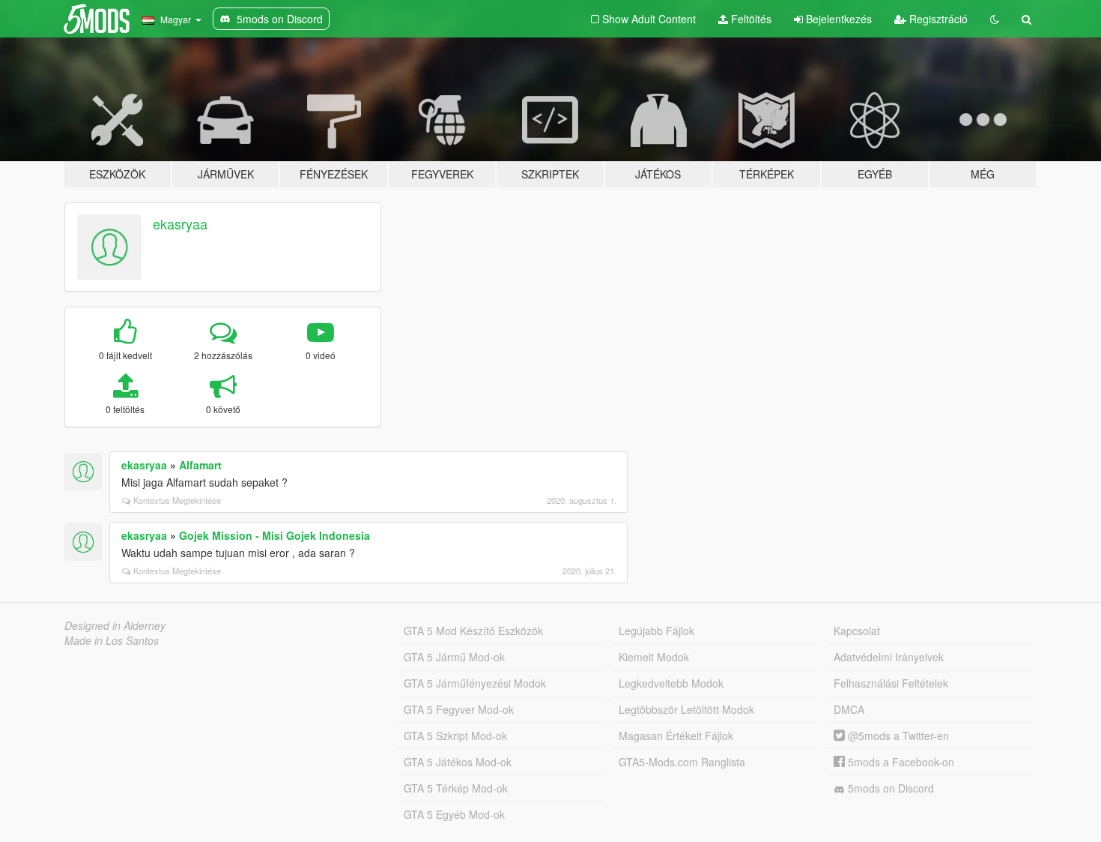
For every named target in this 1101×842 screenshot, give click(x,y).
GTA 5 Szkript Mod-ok (455, 735)
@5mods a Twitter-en (897, 735)
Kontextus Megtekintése (177, 500)
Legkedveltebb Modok (671, 683)
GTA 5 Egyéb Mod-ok (454, 814)
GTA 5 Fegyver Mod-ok (459, 709)
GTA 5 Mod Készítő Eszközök (473, 630)
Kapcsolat (857, 630)
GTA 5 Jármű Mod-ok (454, 656)
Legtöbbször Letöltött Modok (686, 709)
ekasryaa (180, 223)
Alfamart (200, 464)
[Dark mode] (994, 18)
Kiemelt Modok (654, 656)
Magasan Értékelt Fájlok (676, 735)
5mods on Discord (889, 788)
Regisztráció (937, 18)
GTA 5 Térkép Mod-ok (456, 788)
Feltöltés (749, 18)
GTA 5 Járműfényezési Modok (475, 683)
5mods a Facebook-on (899, 761)
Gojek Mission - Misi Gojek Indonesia (274, 535)
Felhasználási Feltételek (891, 683)
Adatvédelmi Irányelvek (889, 656)
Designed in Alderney (115, 625)
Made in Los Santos (111, 640)
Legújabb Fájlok (656, 630)
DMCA (849, 709)
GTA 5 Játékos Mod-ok (458, 761)
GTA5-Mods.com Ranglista (682, 761)
